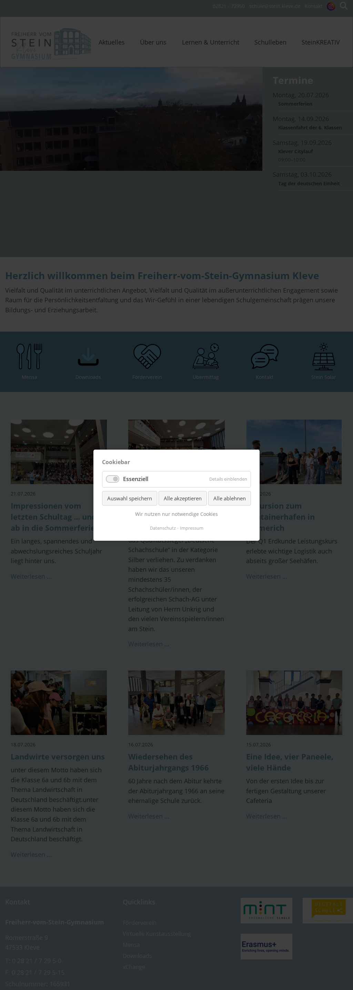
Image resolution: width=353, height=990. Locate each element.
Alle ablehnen (229, 497)
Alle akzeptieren (183, 497)
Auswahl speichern (129, 497)
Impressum (191, 528)
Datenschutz (163, 528)
